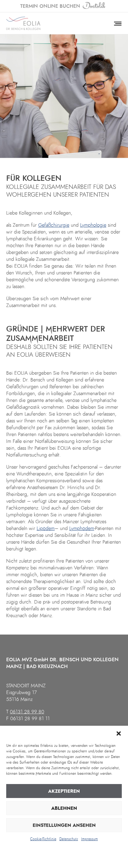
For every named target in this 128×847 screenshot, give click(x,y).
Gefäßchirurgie (53, 225)
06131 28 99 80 (27, 711)
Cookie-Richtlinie (43, 838)
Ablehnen (64, 808)
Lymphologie (93, 225)
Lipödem (46, 528)
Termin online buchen (50, 6)
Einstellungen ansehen (64, 825)
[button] (119, 733)
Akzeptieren (64, 791)
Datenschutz (68, 838)
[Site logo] (23, 23)
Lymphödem (81, 528)
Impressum (89, 838)
